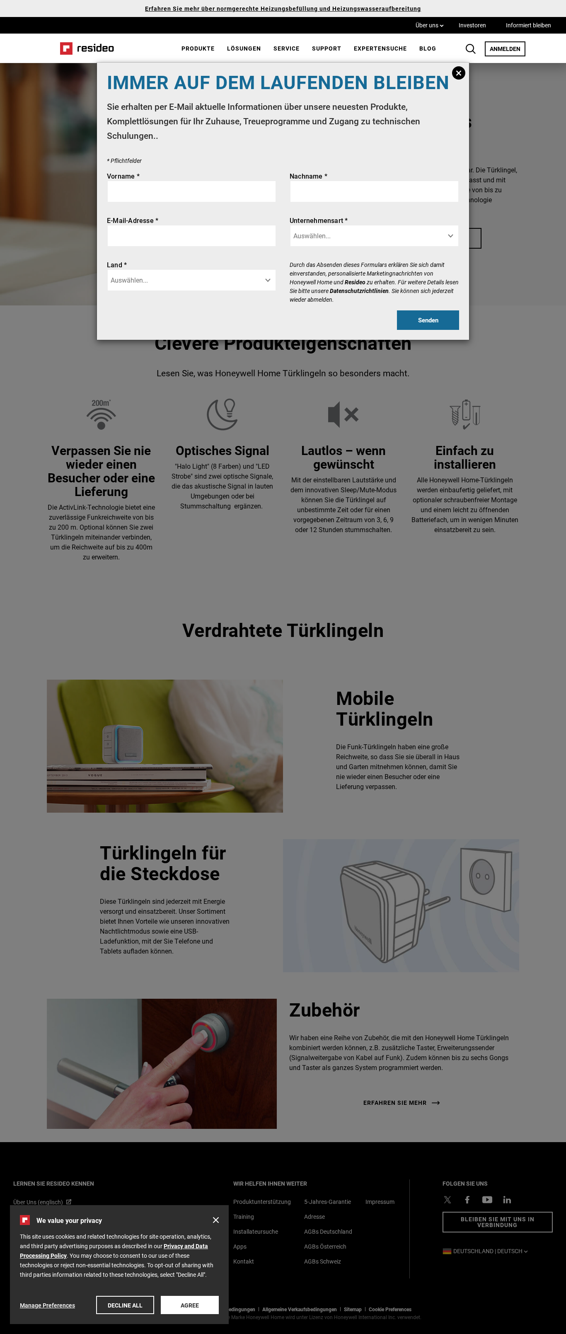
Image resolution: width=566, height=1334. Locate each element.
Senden (428, 320)
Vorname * (123, 176)
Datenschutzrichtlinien (359, 291)
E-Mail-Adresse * (132, 220)
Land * (117, 264)
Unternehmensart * (319, 220)
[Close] (458, 73)
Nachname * (308, 176)
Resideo (355, 282)
